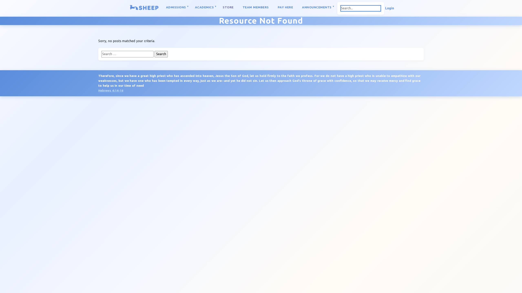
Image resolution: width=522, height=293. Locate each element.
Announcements (317, 7)
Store (228, 7)
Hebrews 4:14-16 (110, 90)
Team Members (256, 7)
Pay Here (285, 7)
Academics (204, 7)
